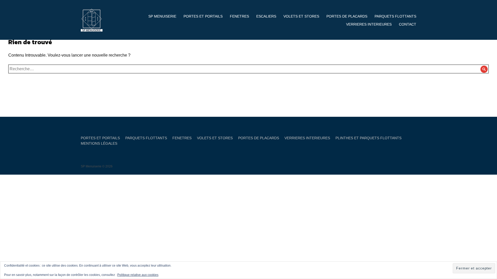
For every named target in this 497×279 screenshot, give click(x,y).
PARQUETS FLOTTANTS (395, 16)
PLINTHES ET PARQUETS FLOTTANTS (368, 138)
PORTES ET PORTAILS (203, 16)
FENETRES (239, 16)
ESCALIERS (266, 16)
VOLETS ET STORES (301, 16)
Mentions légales (99, 143)
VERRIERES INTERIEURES (369, 24)
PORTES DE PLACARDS (346, 16)
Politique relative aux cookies (137, 275)
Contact (407, 24)
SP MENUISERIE (162, 16)
